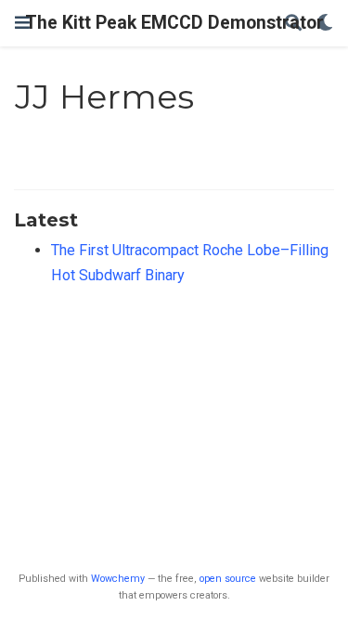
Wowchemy (118, 579)
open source (228, 579)
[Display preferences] (324, 23)
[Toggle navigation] (22, 22)
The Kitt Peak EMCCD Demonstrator (174, 22)
